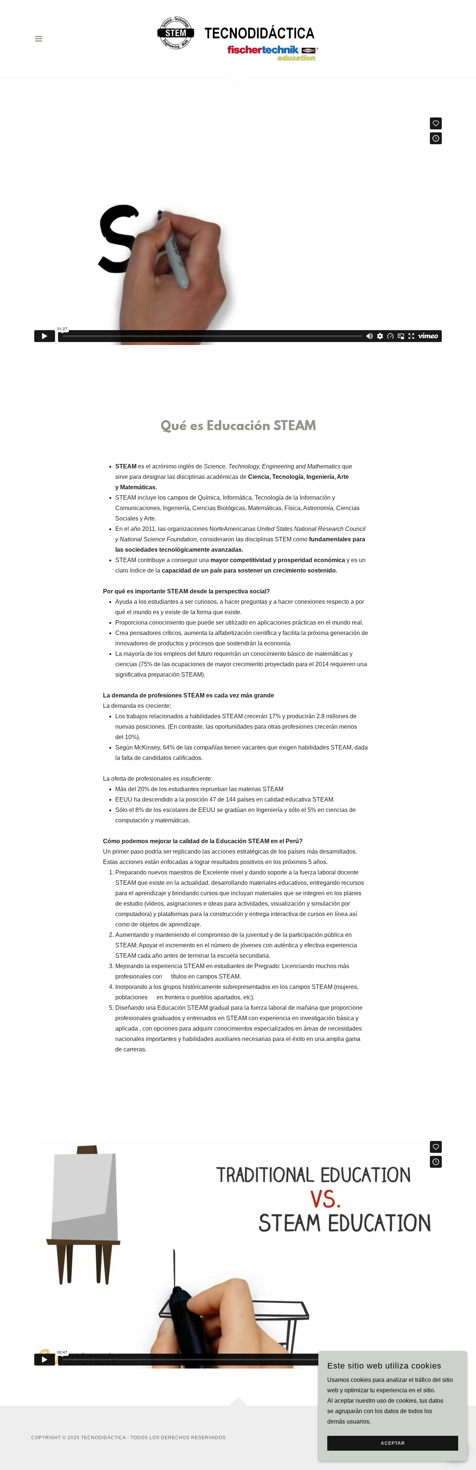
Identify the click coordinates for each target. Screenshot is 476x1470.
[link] (238, 38)
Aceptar (393, 1443)
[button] (38, 38)
